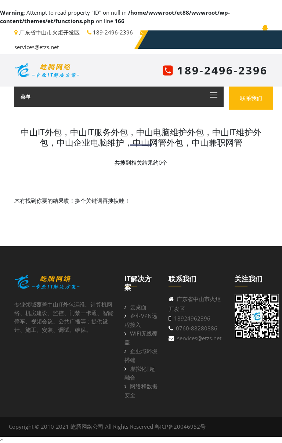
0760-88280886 (196, 328)
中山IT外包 (60, 304)
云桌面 (138, 307)
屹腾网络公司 (87, 426)
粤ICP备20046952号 (180, 426)
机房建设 (36, 312)
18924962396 (192, 318)
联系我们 (251, 98)
